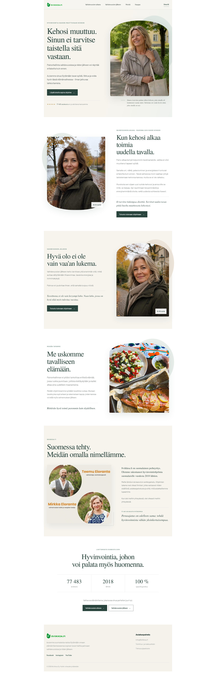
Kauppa (137, 5)
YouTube (68, 655)
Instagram (59, 655)
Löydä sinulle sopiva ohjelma (62, 92)
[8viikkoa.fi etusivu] (54, 5)
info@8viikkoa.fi (142, 640)
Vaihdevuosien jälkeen (113, 5)
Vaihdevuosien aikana (93, 5)
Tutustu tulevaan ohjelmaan (132, 214)
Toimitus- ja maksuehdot (145, 644)
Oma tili (166, 4)
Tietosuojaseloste (143, 648)
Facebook (50, 655)
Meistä (128, 5)
